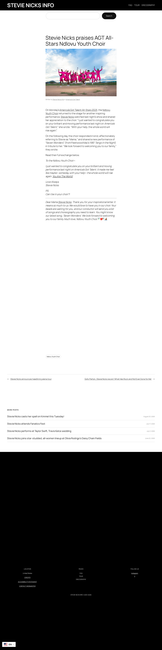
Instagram (134, 573)
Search (109, 15)
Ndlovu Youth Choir (53, 357)
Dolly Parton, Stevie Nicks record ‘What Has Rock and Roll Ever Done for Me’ (118, 379)
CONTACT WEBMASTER (27, 586)
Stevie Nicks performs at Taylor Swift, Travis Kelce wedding (39, 431)
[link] (65, 202)
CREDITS (27, 577)
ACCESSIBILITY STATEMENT (27, 582)
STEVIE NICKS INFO (30, 5)
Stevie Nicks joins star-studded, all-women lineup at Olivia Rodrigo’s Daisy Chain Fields (54, 438)
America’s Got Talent (73, 99)
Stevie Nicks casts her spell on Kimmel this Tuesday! (35, 416)
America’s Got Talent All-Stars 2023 (78, 110)
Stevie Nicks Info (58, 99)
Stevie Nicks (67, 117)
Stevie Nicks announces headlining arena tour (31, 379)
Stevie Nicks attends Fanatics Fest (26, 423)
